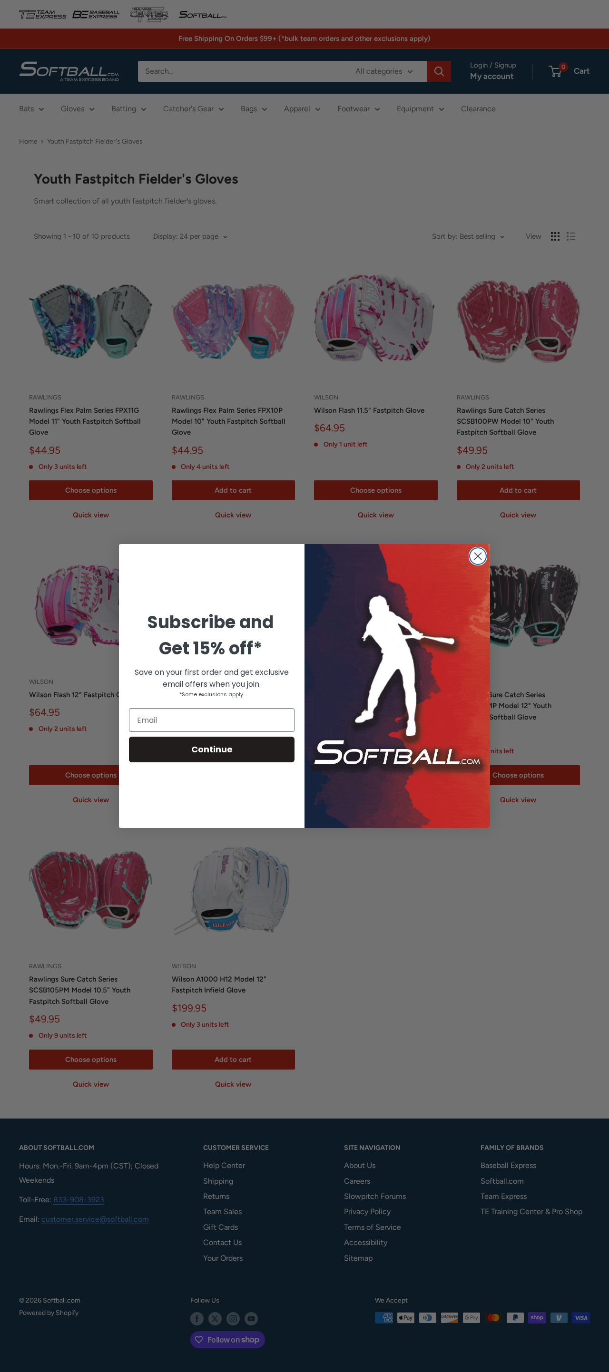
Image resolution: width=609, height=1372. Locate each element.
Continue (212, 749)
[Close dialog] (478, 556)
